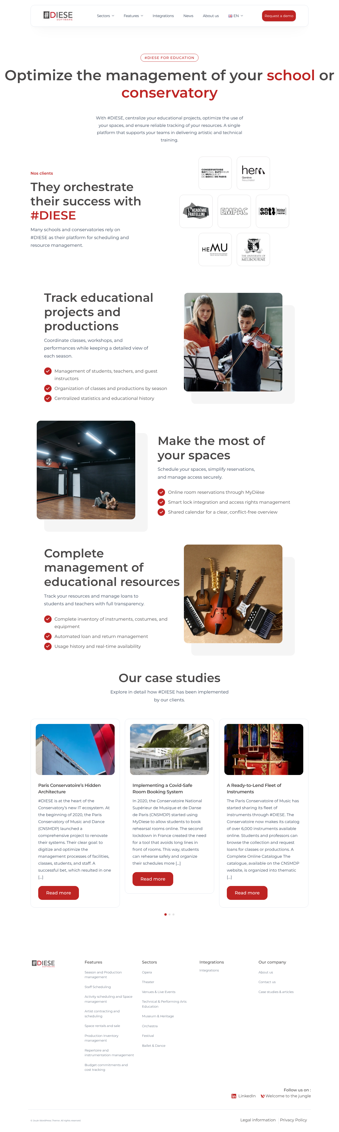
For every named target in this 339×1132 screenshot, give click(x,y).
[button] (33, 813)
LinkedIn (246, 1096)
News (188, 15)
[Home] (58, 15)
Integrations (163, 15)
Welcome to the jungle (288, 1096)
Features (131, 15)
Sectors (103, 15)
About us (211, 15)
